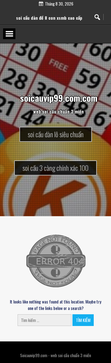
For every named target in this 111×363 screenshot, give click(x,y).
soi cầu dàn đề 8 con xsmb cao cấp (49, 19)
